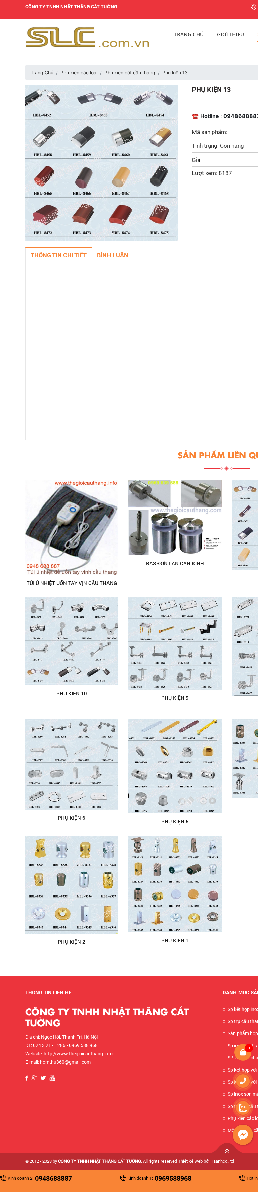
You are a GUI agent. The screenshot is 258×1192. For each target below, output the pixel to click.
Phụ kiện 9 (175, 698)
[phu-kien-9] (175, 643)
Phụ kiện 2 (71, 942)
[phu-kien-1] (175, 884)
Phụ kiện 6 (71, 818)
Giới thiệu (230, 34)
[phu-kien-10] (72, 641)
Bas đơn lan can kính (175, 563)
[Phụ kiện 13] (101, 162)
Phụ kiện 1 (175, 940)
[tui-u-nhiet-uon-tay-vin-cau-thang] (72, 527)
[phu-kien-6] (72, 764)
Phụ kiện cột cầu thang (129, 72)
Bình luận (112, 255)
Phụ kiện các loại (78, 72)
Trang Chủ (189, 34)
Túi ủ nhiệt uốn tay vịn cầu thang (72, 583)
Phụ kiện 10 (71, 693)
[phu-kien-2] (72, 885)
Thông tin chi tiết (59, 255)
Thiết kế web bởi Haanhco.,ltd (206, 1161)
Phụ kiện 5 (175, 821)
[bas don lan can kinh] (175, 517)
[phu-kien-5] (175, 766)
